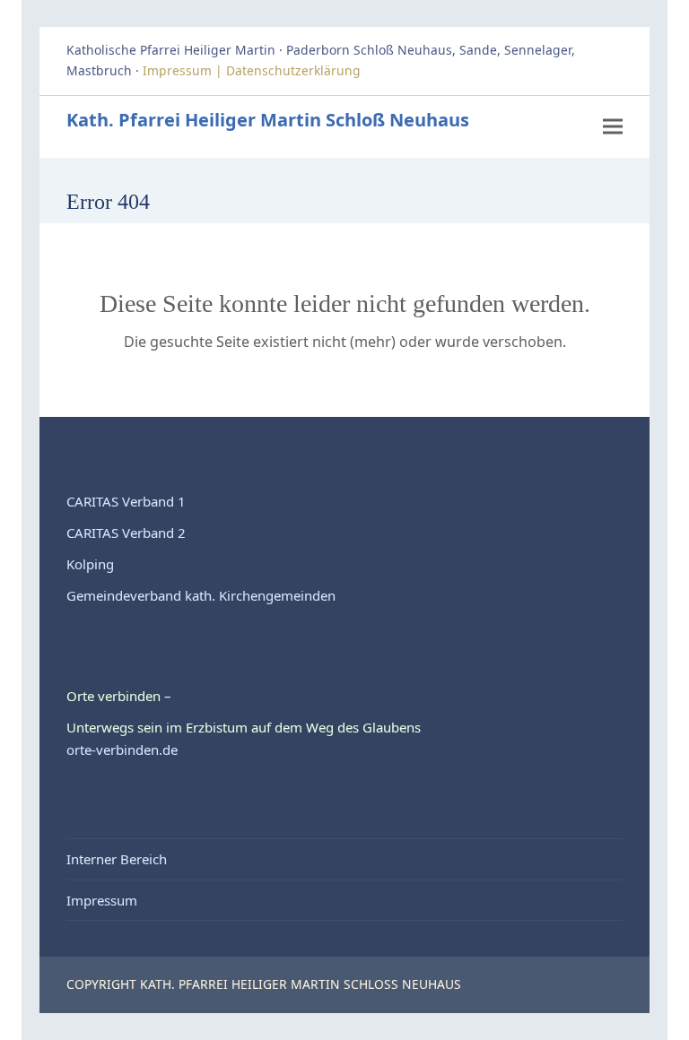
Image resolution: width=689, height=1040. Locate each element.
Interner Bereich (116, 859)
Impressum (101, 900)
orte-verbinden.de (122, 749)
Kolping (90, 564)
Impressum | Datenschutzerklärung (253, 70)
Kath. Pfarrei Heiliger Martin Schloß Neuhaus (267, 120)
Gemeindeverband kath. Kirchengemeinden (201, 595)
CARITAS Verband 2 (126, 533)
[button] (613, 126)
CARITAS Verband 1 (126, 501)
